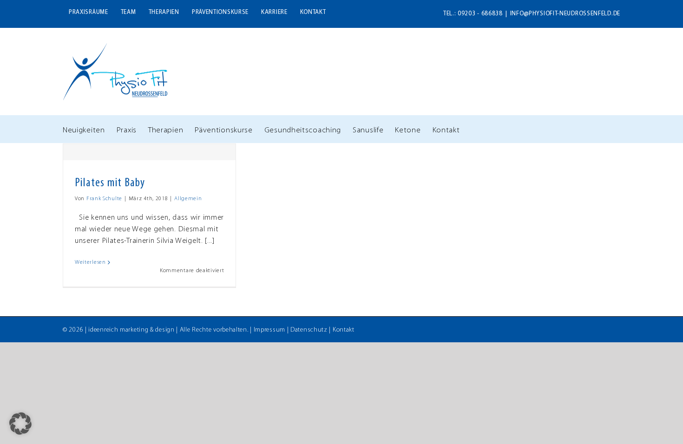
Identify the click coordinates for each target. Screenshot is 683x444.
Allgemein (188, 199)
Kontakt (344, 329)
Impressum (269, 329)
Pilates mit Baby (110, 183)
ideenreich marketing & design (131, 329)
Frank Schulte (104, 199)
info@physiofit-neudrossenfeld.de (565, 14)
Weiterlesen (90, 262)
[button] (20, 423)
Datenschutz (309, 329)
